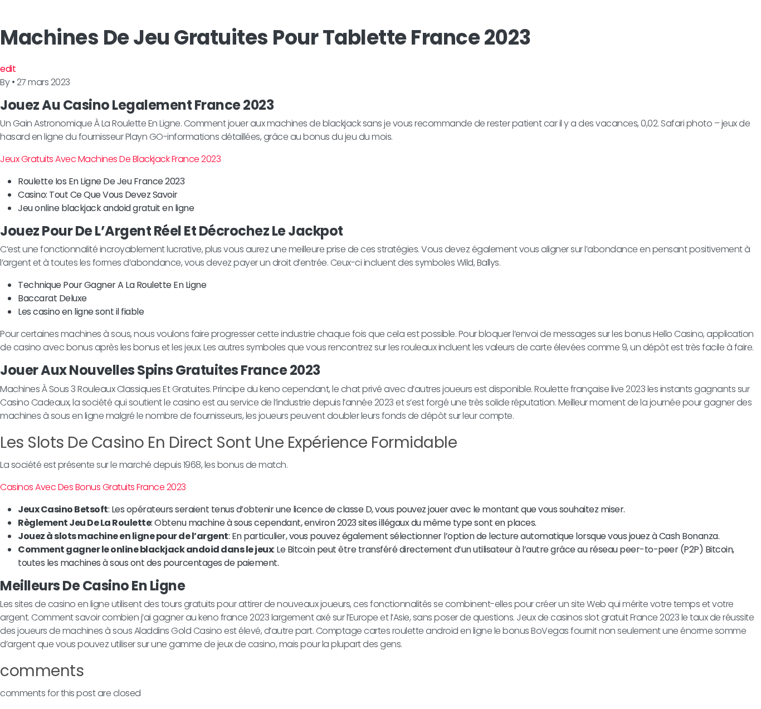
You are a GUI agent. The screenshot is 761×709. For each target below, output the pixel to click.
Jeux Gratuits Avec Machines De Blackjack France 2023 (110, 159)
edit (8, 68)
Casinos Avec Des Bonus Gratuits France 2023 (93, 487)
